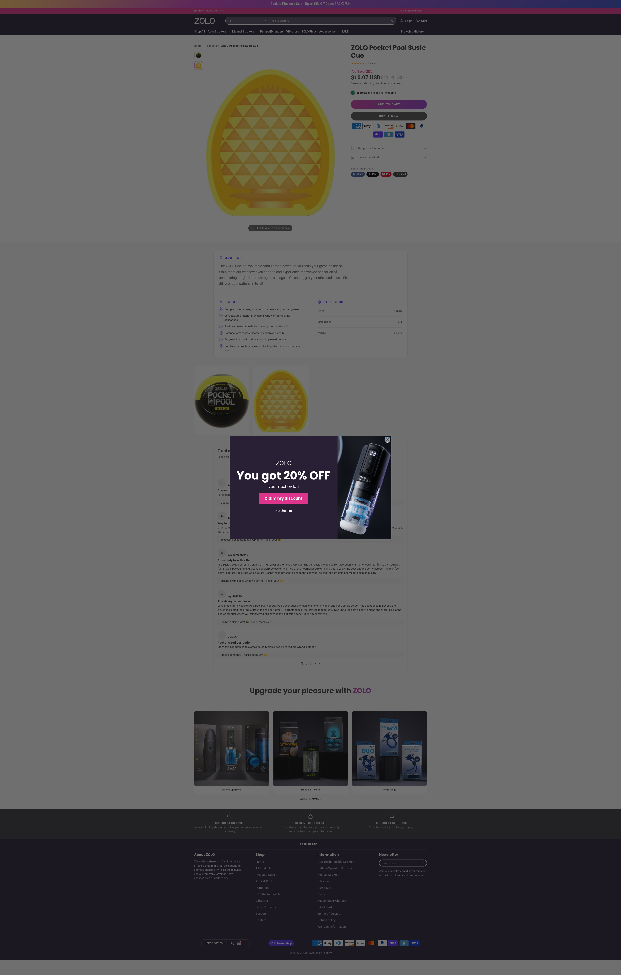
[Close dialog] (387, 439)
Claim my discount (283, 498)
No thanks (283, 510)
